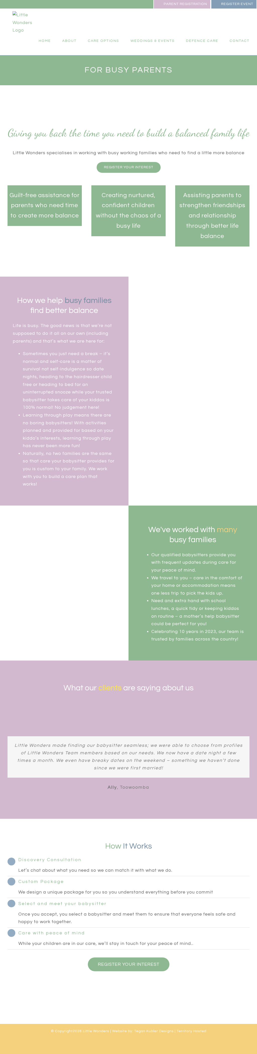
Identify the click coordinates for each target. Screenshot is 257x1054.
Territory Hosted (191, 1031)
